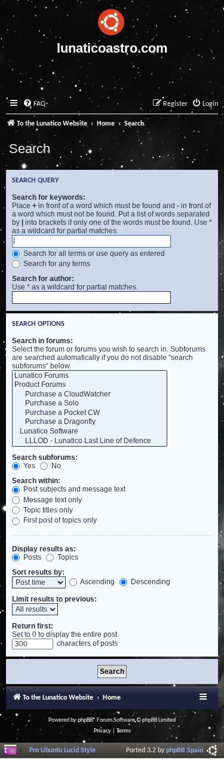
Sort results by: (38, 572)
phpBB (85, 720)
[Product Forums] (89, 385)
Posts (31, 557)
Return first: (32, 626)
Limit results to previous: (54, 599)
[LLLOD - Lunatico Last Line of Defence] (89, 441)
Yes (28, 466)
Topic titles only (47, 510)
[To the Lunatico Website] (112, 20)
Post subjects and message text (73, 489)
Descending (149, 582)
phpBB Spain (184, 750)
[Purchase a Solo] (89, 403)
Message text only (52, 500)
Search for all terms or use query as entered (93, 253)
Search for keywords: (48, 197)
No (55, 466)
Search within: (36, 481)
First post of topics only (59, 520)
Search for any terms (56, 264)
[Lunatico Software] (89, 432)
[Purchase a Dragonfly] (89, 422)
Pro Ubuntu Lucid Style (62, 750)
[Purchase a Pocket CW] (89, 413)
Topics (67, 557)
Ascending (97, 582)
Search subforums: (45, 457)
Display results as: (44, 549)
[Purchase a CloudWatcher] (89, 394)
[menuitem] (34, 104)
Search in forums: (42, 341)
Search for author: (43, 278)
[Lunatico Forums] (89, 376)
